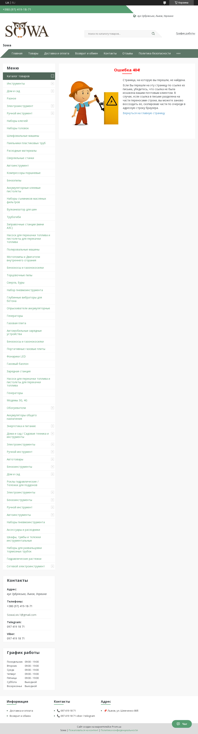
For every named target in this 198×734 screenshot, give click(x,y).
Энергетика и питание (21, 426)
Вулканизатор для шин (22, 209)
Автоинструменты (19, 515)
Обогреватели (16, 408)
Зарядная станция (19, 371)
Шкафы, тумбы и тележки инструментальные (24, 538)
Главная (17, 53)
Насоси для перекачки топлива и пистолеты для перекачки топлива (28, 238)
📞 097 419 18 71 (66, 710)
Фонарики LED (16, 356)
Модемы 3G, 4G (17, 400)
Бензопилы (14, 180)
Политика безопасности (155, 53)
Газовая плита (16, 323)
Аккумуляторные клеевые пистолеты (24, 189)
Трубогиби (14, 217)
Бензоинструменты (19, 466)
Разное (11, 98)
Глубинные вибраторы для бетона (24, 299)
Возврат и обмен (86, 53)
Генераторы (15, 316)
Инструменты (16, 83)
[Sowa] (28, 30)
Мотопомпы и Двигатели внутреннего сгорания (23, 258)
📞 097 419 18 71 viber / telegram (76, 716)
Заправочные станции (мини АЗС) (25, 226)
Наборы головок (18, 128)
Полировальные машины (23, 249)
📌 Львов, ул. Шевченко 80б (121, 710)
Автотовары (15, 459)
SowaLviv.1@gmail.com (21, 615)
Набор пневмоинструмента (25, 290)
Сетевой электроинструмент (26, 566)
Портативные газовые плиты (26, 349)
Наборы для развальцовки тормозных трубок (24, 549)
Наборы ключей (17, 121)
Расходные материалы (22, 150)
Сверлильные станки (20, 158)
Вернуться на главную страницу (144, 113)
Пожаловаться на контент (83, 730)
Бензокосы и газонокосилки (25, 267)
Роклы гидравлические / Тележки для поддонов (22, 483)
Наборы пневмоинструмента (26, 522)
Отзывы (127, 53)
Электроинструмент (20, 106)
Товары (33, 53)
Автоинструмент (18, 165)
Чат (184, 723)
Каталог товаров (18, 76)
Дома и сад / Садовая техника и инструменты (28, 435)
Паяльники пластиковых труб (26, 143)
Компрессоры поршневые (24, 173)
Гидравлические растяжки (24, 559)
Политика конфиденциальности (119, 730)
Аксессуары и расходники (23, 529)
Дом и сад (13, 91)
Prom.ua (116, 726)
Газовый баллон (17, 364)
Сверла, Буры (15, 282)
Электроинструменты (21, 444)
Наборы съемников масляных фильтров (26, 200)
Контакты (110, 53)
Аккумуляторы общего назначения (22, 416)
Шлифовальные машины (23, 136)
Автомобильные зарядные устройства (24, 332)
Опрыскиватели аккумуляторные (28, 308)
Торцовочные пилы (19, 275)
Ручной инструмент (19, 113)
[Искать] (153, 33)
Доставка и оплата (56, 53)
